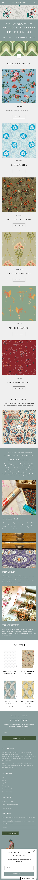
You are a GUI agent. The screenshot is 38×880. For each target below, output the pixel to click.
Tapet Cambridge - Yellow (28, 702)
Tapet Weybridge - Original (28, 672)
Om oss (4, 780)
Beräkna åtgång (7, 791)
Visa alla (19, 116)
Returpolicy (5, 786)
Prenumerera (19, 873)
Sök (3, 777)
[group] (19, 30)
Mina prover (29, 878)
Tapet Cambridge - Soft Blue (10, 702)
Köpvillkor (5, 783)
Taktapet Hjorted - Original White (9, 672)
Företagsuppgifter (7, 788)
